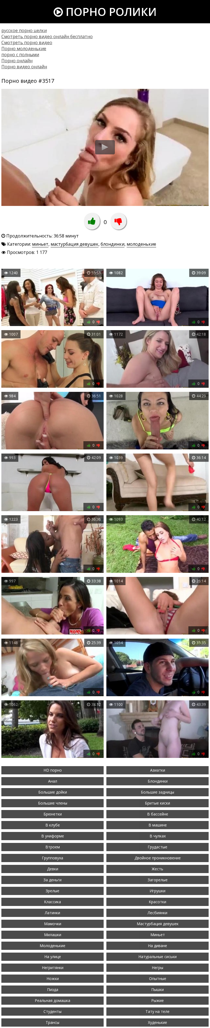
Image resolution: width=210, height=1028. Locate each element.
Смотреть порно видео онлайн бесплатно (47, 36)
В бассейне (157, 814)
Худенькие (157, 1022)
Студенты (52, 1011)
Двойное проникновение (158, 857)
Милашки (52, 934)
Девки (52, 868)
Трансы (52, 1022)
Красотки (157, 901)
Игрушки (157, 890)
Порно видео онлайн (24, 67)
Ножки (52, 978)
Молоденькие (52, 945)
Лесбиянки (157, 912)
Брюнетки (52, 814)
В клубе (52, 825)
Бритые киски (157, 803)
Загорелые (158, 879)
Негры (157, 967)
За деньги (52, 879)
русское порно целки (24, 30)
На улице (52, 956)
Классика (52, 901)
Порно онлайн (17, 61)
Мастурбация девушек (158, 923)
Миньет (157, 934)
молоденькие (141, 244)
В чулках (158, 836)
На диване (157, 945)
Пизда (52, 989)
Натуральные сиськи (157, 956)
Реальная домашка (52, 1000)
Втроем (52, 846)
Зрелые (52, 890)
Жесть (157, 868)
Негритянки (52, 967)
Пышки (157, 989)
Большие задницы (157, 792)
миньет (40, 244)
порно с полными (20, 55)
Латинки (52, 912)
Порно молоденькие (23, 49)
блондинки (112, 244)
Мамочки (52, 923)
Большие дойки (52, 792)
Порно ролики (110, 11)
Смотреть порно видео (26, 42)
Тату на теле (157, 1011)
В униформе (52, 836)
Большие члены (52, 803)
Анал (52, 781)
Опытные (157, 978)
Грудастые (157, 846)
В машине (157, 825)
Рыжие (157, 1000)
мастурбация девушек (74, 244)
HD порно (52, 770)
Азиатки (157, 770)
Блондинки (158, 781)
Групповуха (52, 857)
